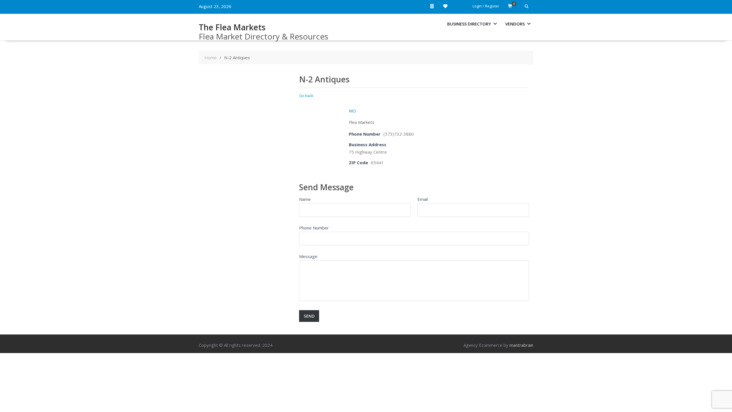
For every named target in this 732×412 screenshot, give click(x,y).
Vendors (515, 24)
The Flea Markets (232, 27)
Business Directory (469, 24)
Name (305, 199)
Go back (306, 95)
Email (422, 199)
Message (308, 256)
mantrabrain (521, 345)
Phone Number (314, 228)
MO (352, 111)
